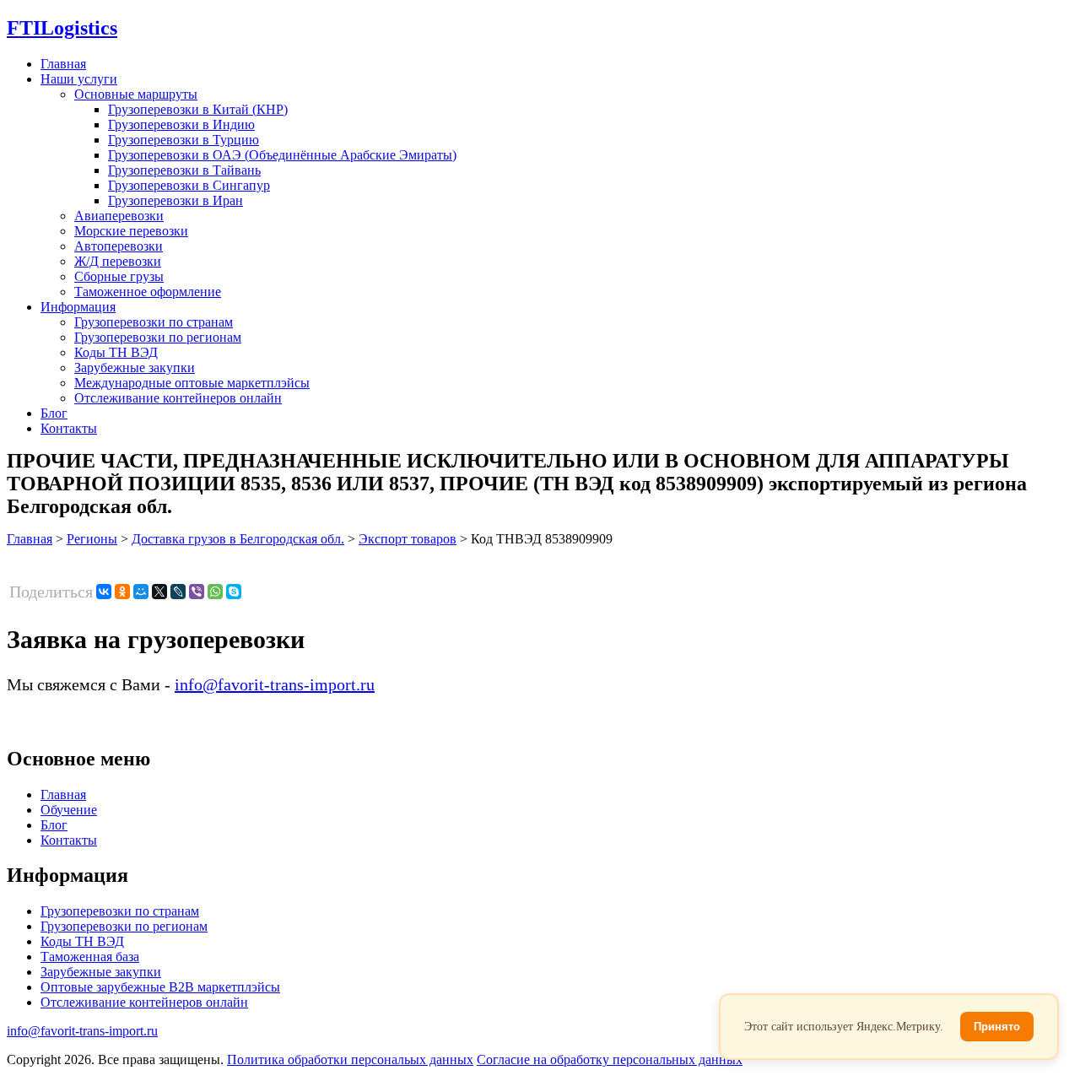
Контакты (68, 428)
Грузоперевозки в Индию (181, 124)
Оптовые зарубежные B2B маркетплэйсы (160, 987)
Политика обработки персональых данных (350, 1059)
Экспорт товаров (407, 539)
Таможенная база (89, 956)
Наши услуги (78, 79)
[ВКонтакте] (103, 591)
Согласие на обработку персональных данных (609, 1059)
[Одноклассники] (122, 591)
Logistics (62, 28)
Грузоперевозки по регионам (157, 337)
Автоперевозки (118, 246)
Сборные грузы (119, 276)
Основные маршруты (135, 94)
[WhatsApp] (215, 591)
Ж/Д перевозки (117, 261)
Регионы (92, 539)
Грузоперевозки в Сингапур (189, 185)
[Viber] (196, 591)
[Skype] (233, 591)
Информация (78, 307)
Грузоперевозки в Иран (175, 200)
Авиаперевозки (119, 215)
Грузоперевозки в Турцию (183, 139)
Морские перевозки (131, 231)
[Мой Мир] (140, 591)
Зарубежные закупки (134, 367)
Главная (63, 64)
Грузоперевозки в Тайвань (184, 170)
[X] (159, 591)
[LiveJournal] (178, 591)
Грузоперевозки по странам (153, 322)
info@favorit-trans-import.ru (275, 684)
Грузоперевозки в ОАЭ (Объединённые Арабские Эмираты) (282, 155)
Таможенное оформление (147, 291)
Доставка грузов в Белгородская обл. (238, 539)
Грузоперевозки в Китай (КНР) (198, 109)
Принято (997, 1026)
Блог (54, 413)
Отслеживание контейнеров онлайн (178, 398)
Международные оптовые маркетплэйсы (192, 383)
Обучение (68, 810)
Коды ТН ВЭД (116, 352)
